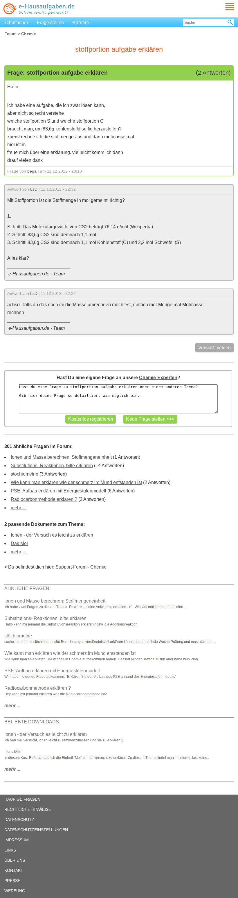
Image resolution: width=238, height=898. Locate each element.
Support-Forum (70, 566)
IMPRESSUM (16, 840)
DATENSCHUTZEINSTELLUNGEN (36, 829)
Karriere (81, 22)
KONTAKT (13, 870)
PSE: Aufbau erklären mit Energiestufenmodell (58, 490)
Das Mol (19, 543)
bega (32, 171)
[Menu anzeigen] (223, 6)
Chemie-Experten (158, 377)
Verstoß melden (214, 347)
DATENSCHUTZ (19, 819)
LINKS (10, 850)
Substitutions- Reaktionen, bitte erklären (52, 465)
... (12, 705)
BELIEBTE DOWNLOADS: (32, 721)
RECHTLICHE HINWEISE (27, 809)
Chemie (98, 566)
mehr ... (18, 507)
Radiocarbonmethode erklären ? (44, 499)
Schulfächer (15, 22)
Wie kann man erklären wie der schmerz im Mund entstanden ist (76, 482)
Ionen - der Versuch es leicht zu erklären (52, 535)
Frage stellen (50, 22)
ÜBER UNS (14, 860)
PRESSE (12, 880)
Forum (10, 33)
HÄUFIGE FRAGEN (22, 799)
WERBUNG (14, 890)
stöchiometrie (24, 474)
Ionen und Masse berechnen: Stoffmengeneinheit (61, 457)
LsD (33, 189)
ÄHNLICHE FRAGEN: (27, 588)
